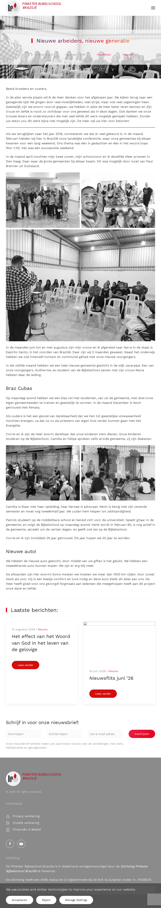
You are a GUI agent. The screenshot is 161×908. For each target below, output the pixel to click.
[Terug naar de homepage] (34, 8)
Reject (46, 900)
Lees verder (25, 665)
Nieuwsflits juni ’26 (111, 678)
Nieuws (128, 54)
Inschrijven (141, 733)
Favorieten (104, 54)
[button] (153, 8)
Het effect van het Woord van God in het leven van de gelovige (41, 643)
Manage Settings (76, 900)
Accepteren (19, 900)
